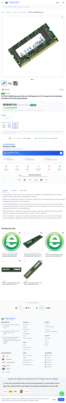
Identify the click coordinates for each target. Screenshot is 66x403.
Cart (46, 340)
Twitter (48, 357)
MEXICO (18, 386)
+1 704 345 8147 (49, 326)
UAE (23, 386)
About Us (25, 324)
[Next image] (62, 46)
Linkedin (49, 366)
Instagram (49, 360)
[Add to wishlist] (62, 17)
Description (14, 190)
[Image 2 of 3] (33, 79)
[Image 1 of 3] (32, 79)
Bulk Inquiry (26, 329)
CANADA (13, 386)
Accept (61, 399)
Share (62, 89)
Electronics (9, 12)
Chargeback (26, 333)
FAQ (24, 336)
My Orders (47, 338)
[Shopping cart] (63, 2)
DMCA (24, 357)
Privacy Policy (9, 400)
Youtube (49, 362)
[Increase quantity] (9, 118)
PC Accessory (22, 12)
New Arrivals (26, 349)
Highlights (5, 190)
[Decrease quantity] (2, 118)
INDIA (4, 386)
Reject (54, 399)
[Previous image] (3, 46)
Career (25, 327)
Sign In (58, 2)
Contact (25, 331)
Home (2, 12)
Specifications (23, 190)
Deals (24, 345)
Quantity (3, 115)
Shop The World (14, 2)
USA (8, 386)
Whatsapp (49, 364)
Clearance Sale (27, 347)
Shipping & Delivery (28, 360)
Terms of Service (27, 338)
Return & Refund (27, 355)
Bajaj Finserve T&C (28, 364)
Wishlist (47, 342)
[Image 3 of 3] (34, 79)
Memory (15, 12)
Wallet (46, 345)
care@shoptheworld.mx (51, 331)
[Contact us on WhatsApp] (62, 393)
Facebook (49, 355)
